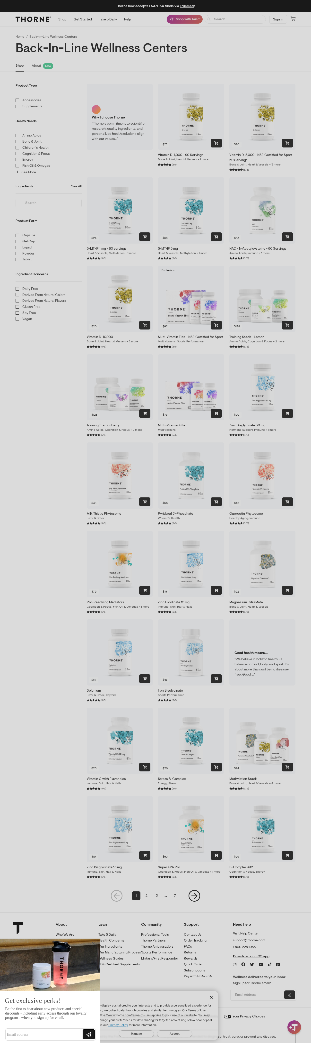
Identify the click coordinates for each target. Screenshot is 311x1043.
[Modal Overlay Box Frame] (50, 990)
